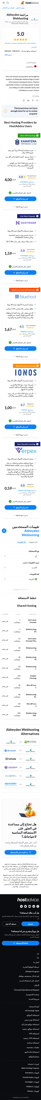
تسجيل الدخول (10, 924)
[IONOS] (25, 372)
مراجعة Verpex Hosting (27, 490)
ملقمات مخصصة (33, 1047)
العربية (31, 579)
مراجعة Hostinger (27, 255)
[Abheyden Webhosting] (34, 19)
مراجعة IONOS (27, 410)
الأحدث (34, 567)
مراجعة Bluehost (27, 331)
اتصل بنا (36, 962)
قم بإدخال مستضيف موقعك (29, 976)
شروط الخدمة (34, 999)
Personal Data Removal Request (26, 990)
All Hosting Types (32, 1010)
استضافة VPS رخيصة (31, 1038)
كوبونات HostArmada (31, 1077)
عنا (38, 958)
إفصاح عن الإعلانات (8, 8)
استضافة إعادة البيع (32, 1052)
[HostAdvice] (29, 3)
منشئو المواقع (34, 1056)
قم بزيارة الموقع (22, 199)
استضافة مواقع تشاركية (30, 1024)
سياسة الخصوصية (32, 994)
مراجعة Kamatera (27, 182)
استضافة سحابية (33, 1043)
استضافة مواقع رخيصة (30, 1029)
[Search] (8, 3)
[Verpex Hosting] (25, 451)
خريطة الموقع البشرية (31, 967)
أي (36, 556)
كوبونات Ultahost (32, 1086)
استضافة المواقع (33, 1015)
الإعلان (36, 985)
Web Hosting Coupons (30, 1068)
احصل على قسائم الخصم (20, 193)
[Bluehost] (25, 296)
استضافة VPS (34, 1033)
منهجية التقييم (20, 8)
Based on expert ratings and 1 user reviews (20, 43)
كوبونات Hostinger (32, 1082)
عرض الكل (8, 55)
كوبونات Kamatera (32, 1072)
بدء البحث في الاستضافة (19, 852)
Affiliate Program (32, 971)
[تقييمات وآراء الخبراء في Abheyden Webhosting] (37, 100)
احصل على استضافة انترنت (29, 981)
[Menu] (3, 3)
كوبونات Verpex (33, 1091)
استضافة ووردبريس (31, 1020)
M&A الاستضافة (22, 943)
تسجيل (30, 924)
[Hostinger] (25, 223)
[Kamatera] (25, 142)
